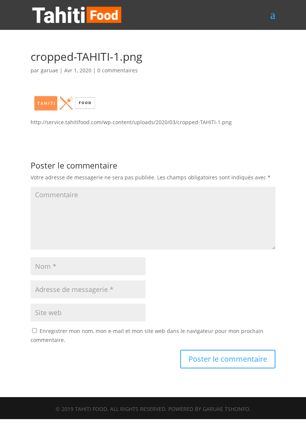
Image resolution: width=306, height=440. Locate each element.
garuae (49, 70)
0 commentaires (117, 70)
